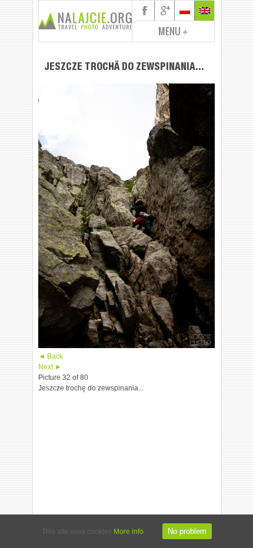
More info (129, 531)
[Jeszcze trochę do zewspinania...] (126, 346)
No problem (187, 531)
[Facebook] (145, 11)
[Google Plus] (165, 11)
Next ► (50, 367)
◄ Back (50, 356)
